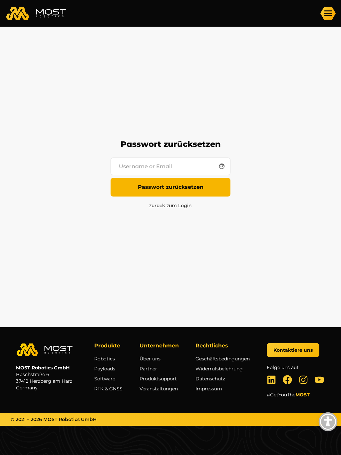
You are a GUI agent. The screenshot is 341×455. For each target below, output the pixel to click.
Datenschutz (210, 379)
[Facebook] (287, 379)
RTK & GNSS (108, 389)
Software (104, 379)
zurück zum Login (170, 206)
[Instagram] (303, 379)
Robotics (104, 359)
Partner (148, 369)
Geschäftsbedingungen (222, 359)
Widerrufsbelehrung (219, 369)
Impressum (208, 389)
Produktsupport (158, 379)
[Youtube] (319, 379)
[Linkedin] (271, 379)
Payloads (104, 369)
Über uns (150, 359)
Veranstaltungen (159, 389)
